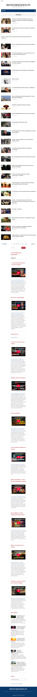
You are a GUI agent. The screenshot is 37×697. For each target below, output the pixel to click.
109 (26, 243)
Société (31, 691)
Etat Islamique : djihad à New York (19, 122)
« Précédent (4, 243)
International (6, 691)
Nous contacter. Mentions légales (16, 683)
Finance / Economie (22, 691)
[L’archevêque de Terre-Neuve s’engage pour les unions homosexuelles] (6, 132)
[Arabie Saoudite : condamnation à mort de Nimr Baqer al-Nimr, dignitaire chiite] (6, 237)
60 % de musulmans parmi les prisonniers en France (23, 156)
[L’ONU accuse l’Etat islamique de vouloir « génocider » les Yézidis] (6, 176)
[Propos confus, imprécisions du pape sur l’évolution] (6, 46)
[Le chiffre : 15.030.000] (6, 211)
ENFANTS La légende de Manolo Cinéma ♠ (21, 104)
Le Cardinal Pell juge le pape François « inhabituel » (23, 87)
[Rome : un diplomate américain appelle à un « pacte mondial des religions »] (6, 98)
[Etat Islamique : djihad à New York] (6, 124)
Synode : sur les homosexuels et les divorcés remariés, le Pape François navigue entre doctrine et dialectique (23, 201)
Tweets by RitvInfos (14, 337)
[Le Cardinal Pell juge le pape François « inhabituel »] (6, 89)
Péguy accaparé (15, 79)
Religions (16, 691)
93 (22, 243)
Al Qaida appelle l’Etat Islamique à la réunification (23, 70)
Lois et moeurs (11, 691)
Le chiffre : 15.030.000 (17, 209)
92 (20, 243)
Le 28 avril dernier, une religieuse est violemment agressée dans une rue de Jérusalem (17, 360)
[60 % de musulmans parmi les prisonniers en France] (6, 158)
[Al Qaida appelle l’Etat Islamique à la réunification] (6, 72)
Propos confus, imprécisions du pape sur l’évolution (23, 44)
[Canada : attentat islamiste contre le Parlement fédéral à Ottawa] (6, 141)
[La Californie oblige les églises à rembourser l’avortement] (6, 150)
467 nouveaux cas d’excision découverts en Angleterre (24, 191)
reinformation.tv (18, 4)
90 (16, 243)
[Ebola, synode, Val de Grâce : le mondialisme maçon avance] (6, 219)
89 (14, 243)
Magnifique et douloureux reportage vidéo (18, 598)
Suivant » (33, 243)
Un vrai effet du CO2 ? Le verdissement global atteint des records (20, 617)
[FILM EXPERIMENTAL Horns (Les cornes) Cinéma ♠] (6, 115)
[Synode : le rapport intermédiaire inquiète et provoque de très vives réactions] (6, 228)
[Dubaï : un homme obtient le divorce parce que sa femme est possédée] (6, 167)
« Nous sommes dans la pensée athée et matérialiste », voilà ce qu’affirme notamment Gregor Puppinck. (18, 314)
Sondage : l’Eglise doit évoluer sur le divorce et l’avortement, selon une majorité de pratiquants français (22, 20)
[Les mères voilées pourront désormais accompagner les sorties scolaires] (6, 63)
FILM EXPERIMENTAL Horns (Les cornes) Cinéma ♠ (23, 113)
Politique (27, 691)
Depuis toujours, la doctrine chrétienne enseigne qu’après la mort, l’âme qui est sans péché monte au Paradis (18, 429)
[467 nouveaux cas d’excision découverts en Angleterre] (6, 193)
